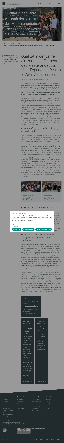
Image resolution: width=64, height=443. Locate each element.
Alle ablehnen (16, 229)
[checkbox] (31, 224)
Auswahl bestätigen (28, 229)
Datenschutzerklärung (17, 222)
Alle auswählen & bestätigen (44, 229)
